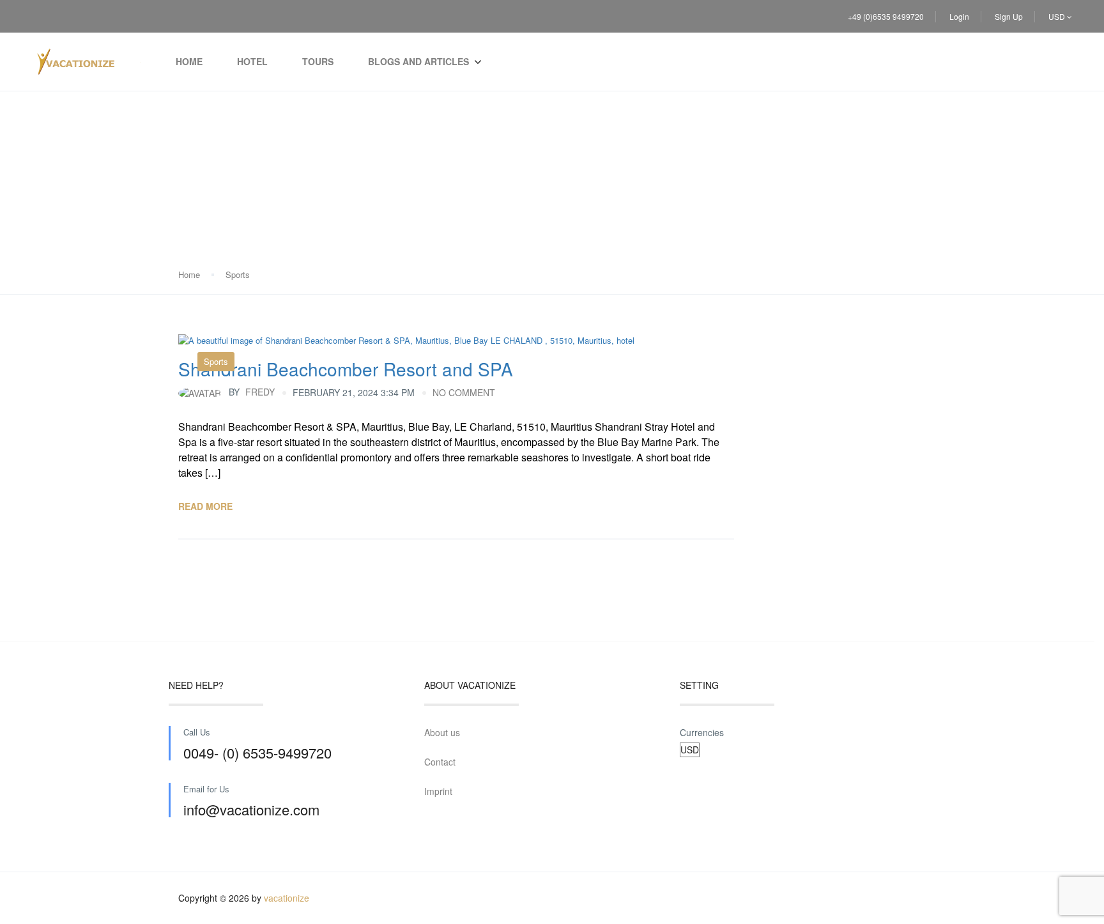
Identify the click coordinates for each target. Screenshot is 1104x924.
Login (959, 16)
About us (442, 732)
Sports (238, 274)
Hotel (252, 61)
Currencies (702, 732)
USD (1057, 16)
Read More (205, 506)
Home (189, 61)
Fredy (252, 391)
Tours (318, 61)
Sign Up (1009, 16)
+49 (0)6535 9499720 (886, 16)
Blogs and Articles (418, 61)
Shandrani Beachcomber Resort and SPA (345, 368)
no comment (464, 392)
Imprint (438, 791)
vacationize (286, 897)
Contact (440, 761)
